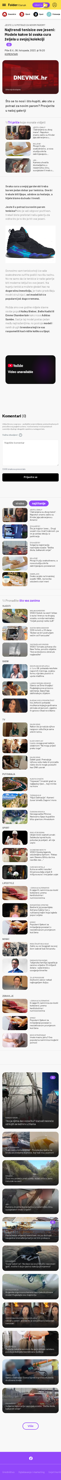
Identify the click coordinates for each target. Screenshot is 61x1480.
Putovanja (56, 14)
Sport (41, 14)
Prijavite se (30, 477)
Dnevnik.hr (12, 14)
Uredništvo (8, 1471)
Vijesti (27, 14)
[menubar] (55, 5)
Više (30, 1426)
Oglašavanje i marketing (31, 1471)
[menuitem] (55, 4)
